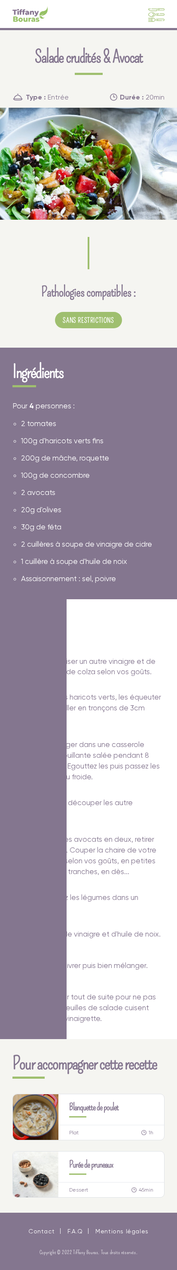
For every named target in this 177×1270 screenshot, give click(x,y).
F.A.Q (74, 1231)
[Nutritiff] (30, 14)
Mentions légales (122, 1231)
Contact (41, 1231)
